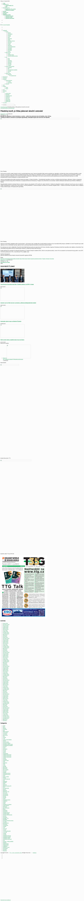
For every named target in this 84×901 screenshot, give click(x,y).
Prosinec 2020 (6, 702)
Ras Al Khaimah (6, 807)
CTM (4, 738)
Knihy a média (6, 776)
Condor (9, 81)
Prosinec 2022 (6, 674)
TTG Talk (5, 102)
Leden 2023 (5, 673)
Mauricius (10, 74)
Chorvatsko (10, 34)
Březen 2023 (5, 670)
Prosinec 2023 (6, 660)
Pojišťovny (5, 800)
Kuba (26, 258)
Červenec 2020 (6, 707)
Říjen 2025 (5, 635)
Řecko (9, 51)
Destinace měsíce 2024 (8, 744)
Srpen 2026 (5, 623)
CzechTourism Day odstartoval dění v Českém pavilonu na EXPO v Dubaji (17, 284)
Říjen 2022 (5, 676)
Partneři (4, 11)
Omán (28, 258)
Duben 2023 (5, 669)
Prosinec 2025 (6, 632)
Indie (9, 59)
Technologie (5, 825)
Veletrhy (4, 842)
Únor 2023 (5, 672)
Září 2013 (5, 720)
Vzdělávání (5, 846)
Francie (9, 36)
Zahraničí (5, 30)
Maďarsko (10, 38)
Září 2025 (5, 636)
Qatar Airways (6, 805)
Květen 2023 (5, 668)
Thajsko (9, 65)
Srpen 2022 (5, 678)
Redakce (34, 852)
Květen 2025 (5, 640)
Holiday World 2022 (7, 754)
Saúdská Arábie (11, 54)
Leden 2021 (5, 700)
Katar (20, 258)
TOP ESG (5, 828)
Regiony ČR (5, 76)
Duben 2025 (5, 641)
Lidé (4, 85)
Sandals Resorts (6, 812)
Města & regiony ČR (7, 785)
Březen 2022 (5, 684)
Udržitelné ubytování (9, 18)
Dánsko (9, 35)
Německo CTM (6, 791)
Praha (4, 803)
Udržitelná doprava (9, 15)
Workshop (7, 94)
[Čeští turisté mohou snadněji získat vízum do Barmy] (12, 337)
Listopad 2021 (6, 689)
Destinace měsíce (6, 743)
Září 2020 (5, 705)
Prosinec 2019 (6, 715)
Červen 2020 (5, 709)
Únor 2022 (5, 685)
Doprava (4, 79)
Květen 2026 (5, 626)
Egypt (4, 747)
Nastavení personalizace (5, 900)
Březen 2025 (5, 643)
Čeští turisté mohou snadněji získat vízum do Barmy (12, 339)
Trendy (9, 108)
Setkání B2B (7, 100)
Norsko (9, 43)
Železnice (7, 83)
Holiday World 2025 (7, 757)
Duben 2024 (5, 655)
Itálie (9, 37)
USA (9, 72)
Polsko (9, 44)
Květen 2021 (5, 696)
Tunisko (4, 833)
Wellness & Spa (6, 847)
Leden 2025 (5, 645)
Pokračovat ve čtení (5, 262)
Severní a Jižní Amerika (9, 66)
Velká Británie (6, 843)
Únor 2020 (5, 713)
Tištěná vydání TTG (9, 5)
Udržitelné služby (8, 17)
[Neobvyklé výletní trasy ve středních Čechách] (12, 319)
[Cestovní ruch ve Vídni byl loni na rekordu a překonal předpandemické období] (12, 300)
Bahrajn (2, 258)
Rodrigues (5, 810)
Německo (10, 42)
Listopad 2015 (6, 718)
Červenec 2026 (6, 624)
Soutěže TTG (5, 818)
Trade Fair (7, 98)
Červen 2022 (5, 681)
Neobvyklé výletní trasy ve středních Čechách (10, 321)
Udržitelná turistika (7, 14)
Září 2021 (5, 691)
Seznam (4, 816)
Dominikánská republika (12, 69)
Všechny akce (8, 93)
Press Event (7, 99)
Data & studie (6, 741)
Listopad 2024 (6, 647)
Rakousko (10, 45)
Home (1, 107)
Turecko (4, 834)
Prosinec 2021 (6, 688)
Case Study (5, 732)
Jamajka (9, 71)
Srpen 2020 (5, 706)
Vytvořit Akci (7, 101)
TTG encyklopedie (7, 831)
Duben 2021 (5, 697)
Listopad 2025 (6, 633)
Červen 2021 (5, 695)
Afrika (4, 725)
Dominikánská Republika (10, 258)
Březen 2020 (5, 712)
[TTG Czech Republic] (5, 24)
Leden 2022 (5, 687)
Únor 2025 (5, 644)
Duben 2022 (5, 683)
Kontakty (5, 13)
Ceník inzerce (5, 12)
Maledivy (9, 62)
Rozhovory (5, 811)
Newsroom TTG (3, 113)
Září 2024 (5, 650)
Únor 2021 (5, 699)
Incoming (5, 759)
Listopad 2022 (6, 675)
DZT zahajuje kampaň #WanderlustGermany (13, 359)
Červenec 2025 (6, 638)
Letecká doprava (8, 80)
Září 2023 (5, 663)
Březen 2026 (5, 629)
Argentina (10, 67)
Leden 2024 (5, 659)
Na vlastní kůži (13, 75)
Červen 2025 (5, 639)
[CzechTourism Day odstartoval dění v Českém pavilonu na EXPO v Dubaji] (12, 282)
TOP (4, 827)
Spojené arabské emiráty (13, 56)
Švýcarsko (10, 50)
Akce (4, 726)
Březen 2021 (5, 698)
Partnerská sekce (6, 799)
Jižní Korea (10, 61)
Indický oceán (8, 73)
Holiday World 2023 (7, 755)
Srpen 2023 (5, 665)
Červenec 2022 (6, 680)
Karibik (17, 258)
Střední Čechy (6, 823)
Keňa (23, 258)
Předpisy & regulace (7, 804)
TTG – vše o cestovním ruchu (15, 852)
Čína (9, 58)
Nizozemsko (5, 795)
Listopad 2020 (6, 703)
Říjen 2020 (5, 704)
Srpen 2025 (5, 637)
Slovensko (10, 47)
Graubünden (5, 753)
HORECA (4, 86)
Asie (6, 57)
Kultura (4, 777)
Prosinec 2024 (6, 646)
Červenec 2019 (6, 717)
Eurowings (10, 82)
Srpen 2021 (5, 692)
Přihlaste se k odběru (9, 10)
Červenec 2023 (6, 666)
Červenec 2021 (6, 693)
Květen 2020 (5, 710)
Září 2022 (5, 677)
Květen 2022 (5, 682)
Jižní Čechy (5, 767)
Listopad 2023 (6, 661)
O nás (4, 3)
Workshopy (5, 848)
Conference (7, 96)
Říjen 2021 (5, 690)
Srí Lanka (9, 64)
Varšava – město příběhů (8, 841)
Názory (4, 789)
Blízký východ (8, 52)
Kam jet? (5, 770)
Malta (9, 39)
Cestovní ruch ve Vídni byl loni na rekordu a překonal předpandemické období (18, 303)
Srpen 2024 (5, 651)
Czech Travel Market (7, 739)
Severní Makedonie (11, 46)
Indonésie (10, 60)
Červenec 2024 (6, 652)
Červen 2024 (5, 653)
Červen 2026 (5, 625)
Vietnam (48, 258)
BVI (8, 68)
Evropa (6, 31)
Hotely (6, 87)
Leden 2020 (5, 714)
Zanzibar (52, 258)
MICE (6, 6)
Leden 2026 (5, 631)
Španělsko (10, 49)
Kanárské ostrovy (11, 40)
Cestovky (5, 78)
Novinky (6, 108)
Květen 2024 (5, 654)
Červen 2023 (5, 667)
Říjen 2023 (5, 662)
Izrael (9, 53)
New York (5, 792)
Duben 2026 (5, 628)
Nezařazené (5, 794)
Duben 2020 (5, 711)
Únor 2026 (5, 630)
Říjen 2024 (5, 648)
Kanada (4, 772)
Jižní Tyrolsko (5, 769)
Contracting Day (8, 95)
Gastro (6, 88)
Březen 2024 (5, 656)
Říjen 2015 (5, 719)
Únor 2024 (5, 658)
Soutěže (5, 91)
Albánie (9, 32)
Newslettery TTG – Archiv (10, 9)
